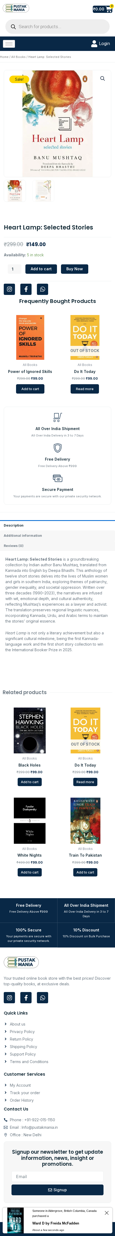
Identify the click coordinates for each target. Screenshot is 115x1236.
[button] (103, 78)
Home (4, 57)
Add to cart (41, 269)
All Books (18, 57)
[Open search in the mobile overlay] (57, 26)
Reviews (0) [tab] (14, 546)
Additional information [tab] (23, 536)
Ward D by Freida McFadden (55, 1223)
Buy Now (74, 269)
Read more (85, 389)
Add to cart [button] (30, 389)
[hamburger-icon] (9, 44)
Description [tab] (14, 525)
